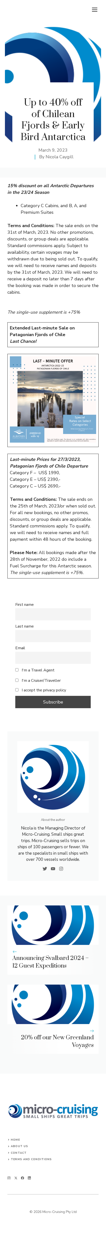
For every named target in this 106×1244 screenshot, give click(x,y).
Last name (24, 626)
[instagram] (9, 1178)
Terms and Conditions (31, 1159)
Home (15, 1140)
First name (24, 604)
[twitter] (16, 1178)
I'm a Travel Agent (37, 670)
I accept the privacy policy (44, 690)
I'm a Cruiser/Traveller (41, 680)
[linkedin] (29, 1178)
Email (20, 648)
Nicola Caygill (59, 157)
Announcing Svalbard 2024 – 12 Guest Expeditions (50, 962)
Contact (19, 1153)
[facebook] (22, 1178)
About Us (19, 1146)
